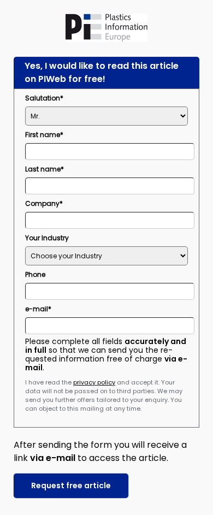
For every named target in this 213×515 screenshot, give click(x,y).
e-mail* (38, 308)
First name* (44, 134)
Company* (44, 203)
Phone (35, 274)
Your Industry (47, 237)
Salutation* (44, 98)
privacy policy (94, 382)
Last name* (44, 169)
